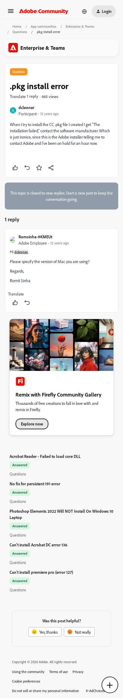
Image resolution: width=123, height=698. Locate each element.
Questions (20, 31)
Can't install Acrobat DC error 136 (38, 544)
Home (17, 26)
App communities (43, 26)
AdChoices (97, 690)
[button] (10, 12)
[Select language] (84, 11)
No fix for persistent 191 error (35, 483)
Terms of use (58, 671)
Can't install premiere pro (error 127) (41, 572)
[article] (61, 270)
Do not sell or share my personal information (45, 690)
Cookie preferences (26, 681)
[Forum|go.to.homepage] (43, 11)
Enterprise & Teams (80, 26)
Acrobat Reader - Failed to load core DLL (45, 456)
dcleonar (26, 107)
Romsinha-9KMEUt (35, 236)
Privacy (78, 671)
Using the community (28, 671)
